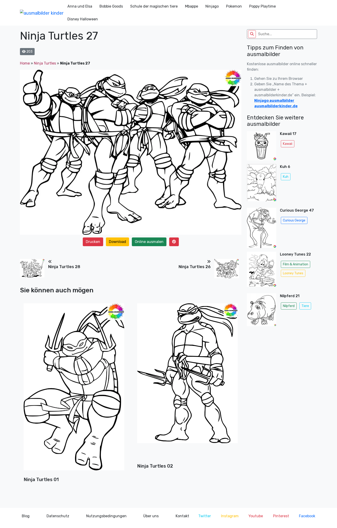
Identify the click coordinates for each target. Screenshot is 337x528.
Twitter (204, 516)
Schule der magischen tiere (154, 6)
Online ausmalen (149, 242)
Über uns (151, 516)
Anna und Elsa (79, 6)
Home (25, 63)
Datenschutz (58, 516)
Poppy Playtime (262, 6)
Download (117, 242)
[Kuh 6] (261, 184)
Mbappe (191, 6)
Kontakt (182, 516)
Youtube (256, 516)
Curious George (294, 220)
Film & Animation (295, 264)
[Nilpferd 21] (261, 311)
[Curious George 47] (261, 228)
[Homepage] (42, 13)
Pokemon (234, 6)
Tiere (305, 306)
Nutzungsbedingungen (106, 516)
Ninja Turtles (45, 63)
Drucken (93, 242)
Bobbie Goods (111, 6)
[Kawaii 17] (261, 145)
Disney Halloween (82, 19)
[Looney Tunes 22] (261, 271)
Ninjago (212, 6)
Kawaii (287, 144)
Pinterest (281, 516)
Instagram (230, 516)
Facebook (307, 516)
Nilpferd (289, 306)
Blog (26, 516)
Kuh (285, 177)
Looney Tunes (293, 273)
